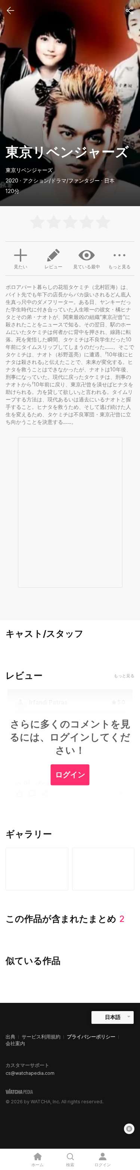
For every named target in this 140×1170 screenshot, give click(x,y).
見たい (20, 266)
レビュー (53, 266)
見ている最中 (86, 266)
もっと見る (119, 266)
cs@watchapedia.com (30, 1073)
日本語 (113, 1017)
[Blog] (129, 1129)
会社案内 (15, 1043)
